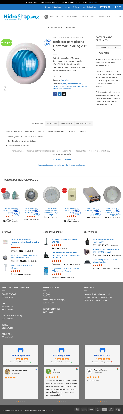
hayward (63, 84)
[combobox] (108, 47)
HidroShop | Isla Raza (20, 355)
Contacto (76, 7)
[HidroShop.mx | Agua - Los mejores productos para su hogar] (21, 17)
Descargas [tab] (52, 123)
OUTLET (110, 17)
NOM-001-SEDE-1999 (61, 159)
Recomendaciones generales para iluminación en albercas (61, 165)
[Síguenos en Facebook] (115, 7)
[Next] (121, 205)
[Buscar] (46, 17)
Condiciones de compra (62, 7)
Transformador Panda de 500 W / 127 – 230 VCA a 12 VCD (92, 211)
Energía (100, 17)
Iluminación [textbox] (107, 47)
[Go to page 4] (24, 401)
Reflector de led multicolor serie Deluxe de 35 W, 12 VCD (112, 211)
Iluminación (77, 38)
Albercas (54, 17)
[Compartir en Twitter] (60, 94)
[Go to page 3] (22, 401)
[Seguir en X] (117, 7)
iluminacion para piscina (61, 86)
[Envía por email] (64, 94)
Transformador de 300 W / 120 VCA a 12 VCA (72, 210)
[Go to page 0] (16, 401)
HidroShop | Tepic (102, 355)
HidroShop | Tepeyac (61, 355)
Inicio (55, 38)
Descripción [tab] (37, 123)
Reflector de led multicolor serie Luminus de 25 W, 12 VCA (51, 211)
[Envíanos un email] (120, 7)
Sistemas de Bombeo (70, 17)
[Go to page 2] (20, 401)
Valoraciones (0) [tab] (83, 123)
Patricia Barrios (100, 370)
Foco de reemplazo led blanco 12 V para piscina (10, 210)
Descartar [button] (93, 2)
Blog (83, 7)
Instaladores (91, 7)
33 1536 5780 (48, 303)
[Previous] (2, 205)
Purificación (88, 17)
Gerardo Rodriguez (20, 370)
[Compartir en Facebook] (55, 94)
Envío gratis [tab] (66, 123)
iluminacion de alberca (74, 84)
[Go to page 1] (18, 401)
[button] (5, 88)
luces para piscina (65, 89)
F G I (54, 370)
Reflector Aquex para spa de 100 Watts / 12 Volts (31, 210)
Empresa (48, 7)
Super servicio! (93, 381)
